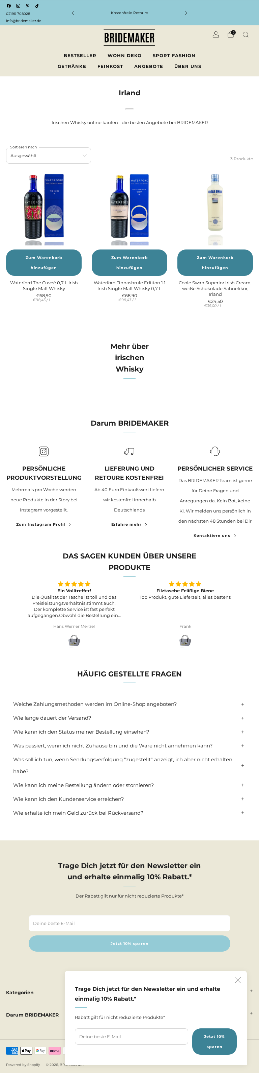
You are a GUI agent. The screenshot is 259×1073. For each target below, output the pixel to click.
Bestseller (80, 55)
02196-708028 (18, 13)
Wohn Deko (125, 55)
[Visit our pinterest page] (27, 5)
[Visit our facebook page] (8, 5)
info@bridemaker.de (23, 21)
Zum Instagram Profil (40, 524)
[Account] (215, 34)
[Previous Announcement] (72, 12)
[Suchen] (245, 34)
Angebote (148, 66)
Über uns (187, 66)
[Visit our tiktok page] (37, 5)
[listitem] (129, 13)
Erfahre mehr (126, 524)
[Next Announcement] (186, 12)
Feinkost (110, 66)
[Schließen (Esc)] (238, 980)
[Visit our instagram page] (18, 5)
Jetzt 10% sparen (214, 1041)
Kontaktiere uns (212, 535)
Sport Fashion (174, 55)
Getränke (72, 66)
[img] (74, 584)
